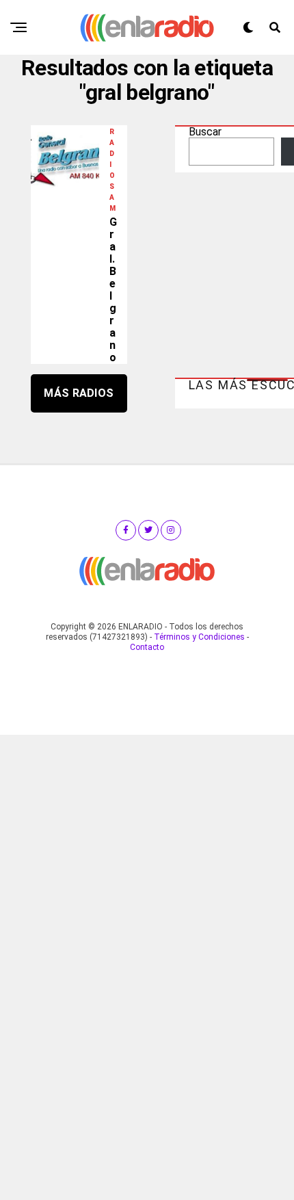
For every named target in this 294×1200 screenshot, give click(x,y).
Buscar (205, 131)
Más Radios (78, 393)
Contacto (147, 647)
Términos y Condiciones (199, 637)
